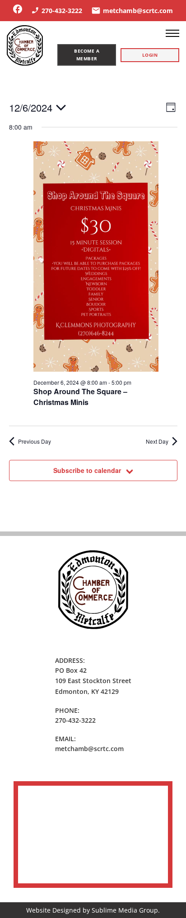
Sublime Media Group (125, 910)
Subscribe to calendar (87, 470)
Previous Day (34, 441)
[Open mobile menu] (172, 33)
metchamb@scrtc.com (89, 748)
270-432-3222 (75, 720)
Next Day (157, 441)
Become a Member (86, 55)
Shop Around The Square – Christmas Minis (80, 396)
